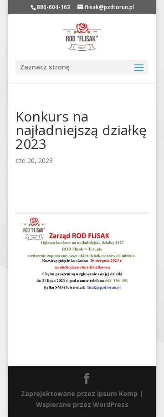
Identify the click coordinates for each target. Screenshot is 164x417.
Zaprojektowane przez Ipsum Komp (79, 393)
